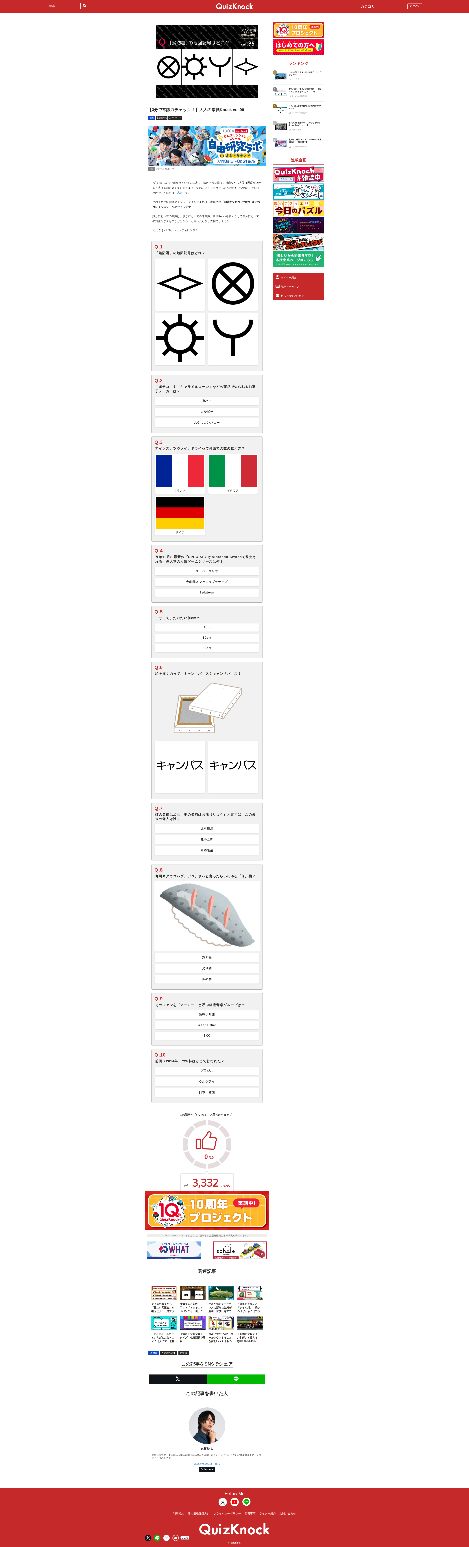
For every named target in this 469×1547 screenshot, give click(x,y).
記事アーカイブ (290, 286)
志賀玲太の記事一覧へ (207, 1463)
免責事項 (250, 1513)
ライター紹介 (288, 277)
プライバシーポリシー (227, 1513)
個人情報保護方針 (199, 1513)
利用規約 (178, 1513)
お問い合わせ (287, 1513)
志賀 (180, 192)
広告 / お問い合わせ (292, 295)
